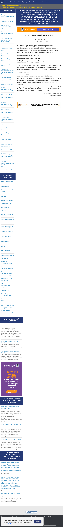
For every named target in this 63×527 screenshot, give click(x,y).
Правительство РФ (38, 2)
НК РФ (3, 124)
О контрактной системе (7, 222)
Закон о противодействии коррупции (5, 285)
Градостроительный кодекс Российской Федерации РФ (6, 40)
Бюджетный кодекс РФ (7, 21)
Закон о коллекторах (6, 186)
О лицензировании (6, 203)
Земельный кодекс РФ (7, 84)
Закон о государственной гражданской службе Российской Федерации (7, 273)
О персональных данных (7, 219)
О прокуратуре (5, 207)
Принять (37, 521)
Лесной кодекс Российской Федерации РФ (7, 119)
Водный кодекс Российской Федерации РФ (7, 26)
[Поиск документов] (2, 2)
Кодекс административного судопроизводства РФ (7, 89)
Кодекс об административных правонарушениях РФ (7, 104)
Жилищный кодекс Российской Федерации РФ (7, 79)
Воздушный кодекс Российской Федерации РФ (7, 33)
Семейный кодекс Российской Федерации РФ (7, 139)
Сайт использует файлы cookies (47, 525)
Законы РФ (17, 2)
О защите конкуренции (7, 200)
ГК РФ (2, 45)
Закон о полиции (5, 241)
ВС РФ (47, 2)
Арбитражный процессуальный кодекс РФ (7, 16)
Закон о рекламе (5, 290)
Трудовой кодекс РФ (6, 149)
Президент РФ (26, 2)
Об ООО (3, 210)
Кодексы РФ (8, 2)
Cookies (10, 523)
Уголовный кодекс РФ (7, 170)
